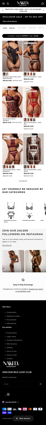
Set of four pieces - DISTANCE (9, 119)
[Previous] (2, 10)
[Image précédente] (4, 56)
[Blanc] (7, 74)
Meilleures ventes (13, 316)
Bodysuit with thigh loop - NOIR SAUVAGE (12, 77)
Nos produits (11, 320)
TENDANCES (11, 312)
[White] (34, 74)
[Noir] (4, 74)
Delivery (10, 347)
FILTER (5, 28)
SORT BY (12, 28)
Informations (11, 323)
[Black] (25, 74)
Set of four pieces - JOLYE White (32, 170)
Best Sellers (22, 27)
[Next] (43, 10)
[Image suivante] (20, 56)
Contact (9, 358)
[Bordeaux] (28, 74)
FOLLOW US (7, 245)
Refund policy (12, 344)
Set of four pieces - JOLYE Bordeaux (11, 170)
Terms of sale (12, 355)
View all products (10, 21)
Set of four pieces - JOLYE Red (32, 123)
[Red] (31, 74)
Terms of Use (11, 351)
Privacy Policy (12, 333)
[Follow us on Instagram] (8, 394)
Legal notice (11, 336)
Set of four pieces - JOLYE (32, 77)
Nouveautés (32, 27)
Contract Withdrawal (14, 340)
